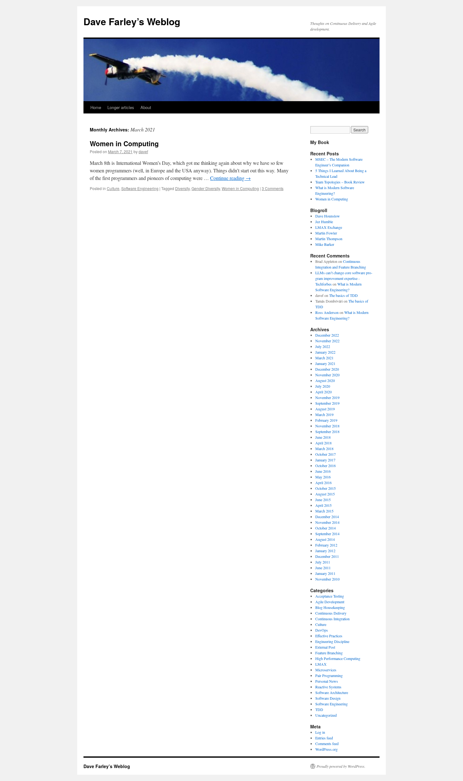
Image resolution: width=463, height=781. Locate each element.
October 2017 (325, 454)
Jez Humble (324, 221)
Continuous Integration (332, 618)
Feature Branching (329, 652)
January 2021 (325, 363)
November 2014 (327, 522)
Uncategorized (326, 715)
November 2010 (327, 578)
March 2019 (324, 414)
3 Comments (272, 188)
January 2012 (325, 550)
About (145, 107)
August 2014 (325, 539)
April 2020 (323, 391)
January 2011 (325, 573)
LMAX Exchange (328, 227)
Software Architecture (331, 692)
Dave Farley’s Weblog (131, 21)
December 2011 (327, 556)
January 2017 (325, 459)
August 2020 (325, 380)
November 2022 (327, 340)
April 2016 (323, 482)
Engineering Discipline (332, 641)
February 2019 (326, 420)
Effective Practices (328, 635)
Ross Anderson (327, 312)
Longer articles (120, 107)
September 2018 (327, 431)
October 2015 (325, 488)
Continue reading (230, 178)
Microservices (325, 669)
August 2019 (325, 408)
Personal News (326, 681)
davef (143, 151)
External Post (325, 647)
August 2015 (325, 493)
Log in (320, 732)
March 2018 (324, 448)
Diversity (182, 188)
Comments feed (327, 743)
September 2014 (327, 533)
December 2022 (327, 335)
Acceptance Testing (329, 596)
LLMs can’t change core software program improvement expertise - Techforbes (343, 278)
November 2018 (327, 425)
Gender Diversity (205, 188)
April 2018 (323, 442)
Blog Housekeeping (330, 607)
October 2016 (325, 465)
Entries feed (324, 737)
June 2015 (323, 499)
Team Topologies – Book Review (340, 181)
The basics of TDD (343, 295)
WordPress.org (326, 749)
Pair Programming (329, 675)
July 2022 (322, 346)
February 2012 (326, 544)
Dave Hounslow (327, 215)
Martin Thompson (328, 238)
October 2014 (325, 527)
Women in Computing (124, 143)
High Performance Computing (337, 658)
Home (95, 107)
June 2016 (323, 471)
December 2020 (327, 369)
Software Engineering (139, 188)
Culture (113, 188)
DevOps (321, 630)
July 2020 (322, 386)
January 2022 (325, 352)
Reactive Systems (328, 686)
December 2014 (327, 516)
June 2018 (323, 437)
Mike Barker (324, 244)
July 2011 (322, 561)
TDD (319, 709)
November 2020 (327, 374)
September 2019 (327, 403)
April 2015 (323, 505)
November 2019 (327, 397)
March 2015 (324, 510)
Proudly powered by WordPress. (341, 766)
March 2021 (324, 357)
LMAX (321, 664)
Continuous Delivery (330, 613)
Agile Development (329, 601)
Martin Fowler (326, 232)
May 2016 (323, 476)
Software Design (327, 698)
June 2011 (323, 567)
